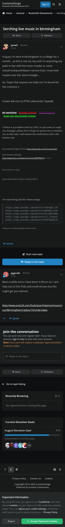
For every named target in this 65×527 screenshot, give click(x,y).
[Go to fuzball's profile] (16, 445)
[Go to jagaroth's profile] (6, 274)
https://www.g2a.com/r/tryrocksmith (42, 149)
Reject (11, 521)
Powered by (32, 487)
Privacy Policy (19, 478)
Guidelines (44, 501)
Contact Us (35, 478)
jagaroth (15, 273)
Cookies (49, 478)
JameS (14, 45)
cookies (14, 505)
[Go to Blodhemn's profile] (20, 445)
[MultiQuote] (4, 318)
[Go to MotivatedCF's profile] (24, 445)
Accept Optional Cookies (44, 521)
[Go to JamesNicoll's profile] (12, 445)
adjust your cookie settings (32, 508)
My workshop (9, 112)
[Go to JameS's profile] (6, 46)
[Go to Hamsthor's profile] (7, 445)
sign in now (18, 338)
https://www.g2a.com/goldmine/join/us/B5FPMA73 (23, 158)
